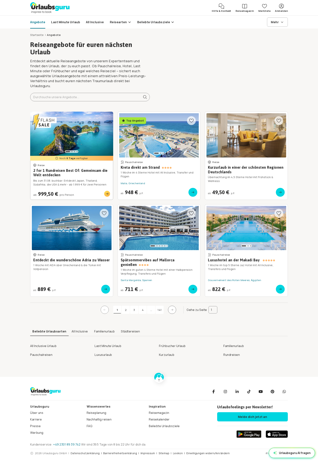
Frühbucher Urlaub (172, 346)
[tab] (49, 331)
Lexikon (178, 453)
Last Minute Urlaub (108, 346)
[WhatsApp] (284, 391)
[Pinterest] (272, 391)
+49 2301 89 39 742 (66, 444)
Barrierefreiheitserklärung (120, 453)
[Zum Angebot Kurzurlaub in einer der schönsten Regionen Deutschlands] (246, 156)
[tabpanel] (159, 349)
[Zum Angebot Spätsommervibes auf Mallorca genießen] (159, 250)
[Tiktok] (248, 391)
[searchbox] (90, 97)
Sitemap (164, 453)
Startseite (37, 35)
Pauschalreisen (41, 355)
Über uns (36, 413)
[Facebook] (213, 391)
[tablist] (159, 331)
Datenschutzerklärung (85, 453)
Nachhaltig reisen (99, 419)
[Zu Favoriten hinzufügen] (191, 120)
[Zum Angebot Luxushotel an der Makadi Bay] (246, 250)
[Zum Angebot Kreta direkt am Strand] (159, 156)
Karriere (36, 419)
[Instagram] (225, 391)
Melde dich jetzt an (252, 417)
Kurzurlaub (166, 355)
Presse (35, 426)
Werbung (36, 433)
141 (160, 310)
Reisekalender (159, 419)
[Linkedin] (237, 391)
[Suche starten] (143, 97)
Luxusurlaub (103, 355)
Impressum (148, 453)
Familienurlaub (233, 346)
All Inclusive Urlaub (43, 346)
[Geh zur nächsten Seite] (172, 310)
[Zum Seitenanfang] (159, 377)
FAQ (90, 426)
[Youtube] (260, 391)
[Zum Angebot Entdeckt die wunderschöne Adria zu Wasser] (71, 250)
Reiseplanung (96, 413)
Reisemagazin (159, 413)
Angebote (54, 35)
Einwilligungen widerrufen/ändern (208, 453)
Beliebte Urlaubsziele (164, 426)
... (152, 310)
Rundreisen (231, 355)
